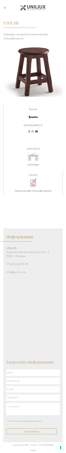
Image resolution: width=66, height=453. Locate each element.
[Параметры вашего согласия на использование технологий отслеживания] (61, 448)
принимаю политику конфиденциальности (25, 423)
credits (33, 450)
